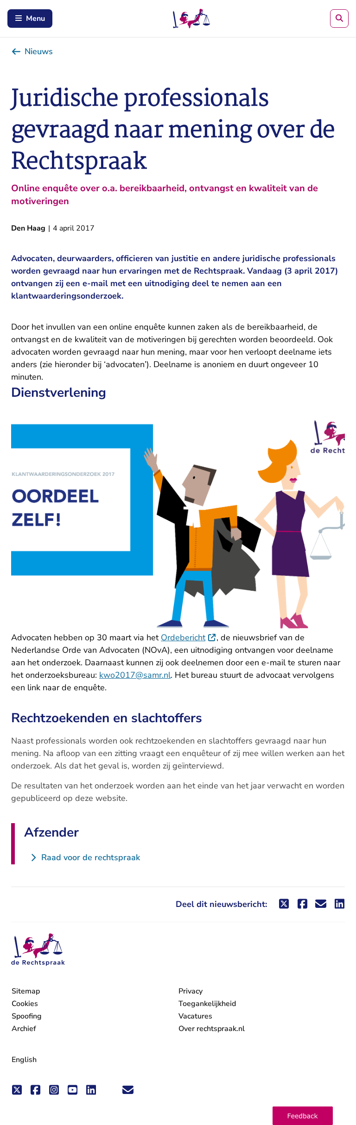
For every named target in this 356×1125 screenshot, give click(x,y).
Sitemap (26, 991)
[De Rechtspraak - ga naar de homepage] (38, 949)
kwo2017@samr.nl (135, 675)
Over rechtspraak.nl (211, 1029)
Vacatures (195, 1016)
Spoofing (27, 1016)
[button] (303, 1115)
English (24, 1060)
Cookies (25, 1004)
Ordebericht (188, 637)
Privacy (190, 991)
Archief (24, 1029)
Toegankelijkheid (207, 1004)
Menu (35, 18)
